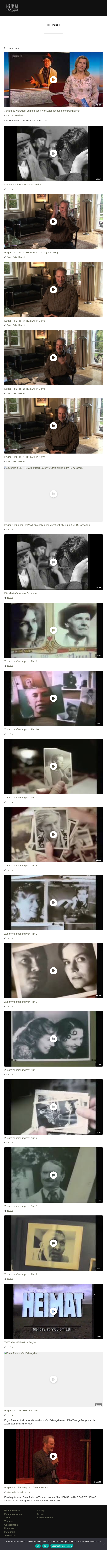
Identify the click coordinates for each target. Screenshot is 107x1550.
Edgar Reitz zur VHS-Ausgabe (21, 1410)
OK (38, 1546)
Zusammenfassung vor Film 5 (20, 1070)
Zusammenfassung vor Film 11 (21, 661)
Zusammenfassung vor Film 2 (20, 1274)
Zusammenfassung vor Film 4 (20, 1138)
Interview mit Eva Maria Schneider (23, 184)
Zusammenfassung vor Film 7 (20, 933)
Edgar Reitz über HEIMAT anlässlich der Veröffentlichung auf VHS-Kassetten (47, 525)
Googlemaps (11, 1525)
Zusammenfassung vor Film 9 (20, 797)
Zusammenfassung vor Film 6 (20, 1001)
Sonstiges (18, 115)
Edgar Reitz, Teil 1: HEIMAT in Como (24, 457)
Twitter (7, 1517)
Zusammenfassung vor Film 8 (20, 865)
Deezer (40, 1514)
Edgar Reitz (12, 257)
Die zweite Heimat (15, 1492)
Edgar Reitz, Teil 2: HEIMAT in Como (24, 388)
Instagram (9, 1532)
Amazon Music (45, 1517)
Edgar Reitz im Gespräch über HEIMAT (26, 1487)
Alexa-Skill (9, 1535)
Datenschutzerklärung (62, 1546)
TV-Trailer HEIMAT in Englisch (21, 1342)
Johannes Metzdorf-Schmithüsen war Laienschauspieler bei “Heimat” (42, 110)
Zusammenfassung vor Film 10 (21, 729)
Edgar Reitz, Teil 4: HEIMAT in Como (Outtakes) (31, 252)
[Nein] (103, 1544)
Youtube (8, 1521)
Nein (45, 1546)
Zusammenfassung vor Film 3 (20, 1206)
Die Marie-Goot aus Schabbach (21, 593)
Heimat (10, 115)
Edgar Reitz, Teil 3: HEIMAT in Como (24, 320)
